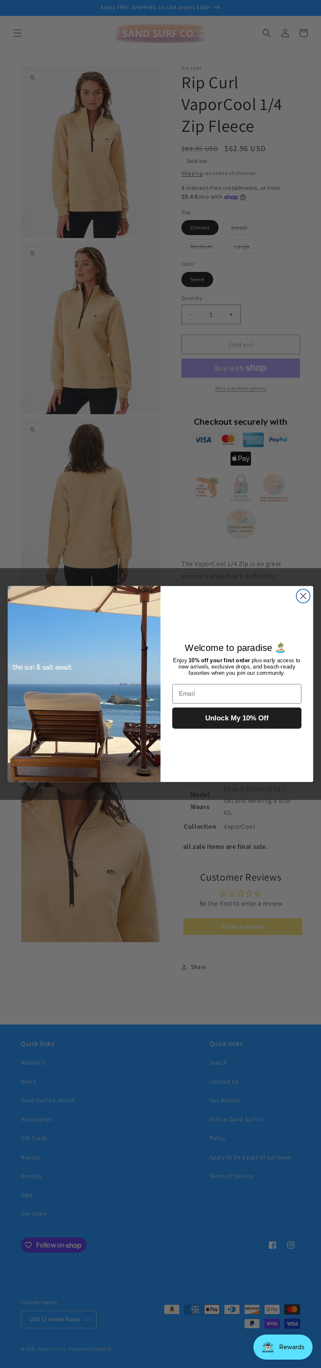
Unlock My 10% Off (237, 718)
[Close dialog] (303, 596)
